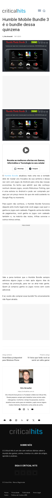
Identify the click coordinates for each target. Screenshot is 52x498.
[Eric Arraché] (26, 376)
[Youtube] (32, 409)
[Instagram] (24, 409)
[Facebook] (20, 409)
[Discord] (4, 420)
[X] (28, 409)
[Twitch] (27, 420)
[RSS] (22, 420)
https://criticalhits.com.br (26, 391)
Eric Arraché (8, 36)
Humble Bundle (11, 175)
